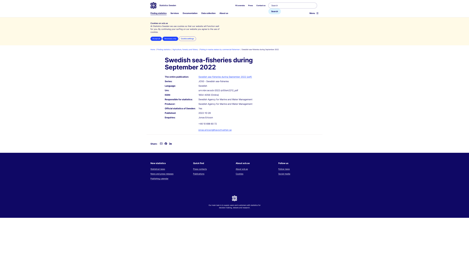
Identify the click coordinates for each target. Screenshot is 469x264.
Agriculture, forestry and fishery (185, 49)
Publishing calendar (159, 178)
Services (175, 13)
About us (223, 13)
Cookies (239, 174)
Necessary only (170, 39)
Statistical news (157, 169)
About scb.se (242, 169)
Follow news (284, 169)
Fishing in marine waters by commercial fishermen (220, 49)
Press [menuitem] (250, 5)
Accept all (156, 39)
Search (274, 11)
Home (152, 49)
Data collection (208, 13)
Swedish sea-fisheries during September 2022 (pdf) (225, 77)
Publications (198, 174)
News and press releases (161, 174)
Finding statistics (158, 13)
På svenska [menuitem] (240, 5)
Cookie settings (187, 39)
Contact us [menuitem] (261, 5)
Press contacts (200, 169)
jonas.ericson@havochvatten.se (215, 130)
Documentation (190, 13)
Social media (284, 174)
